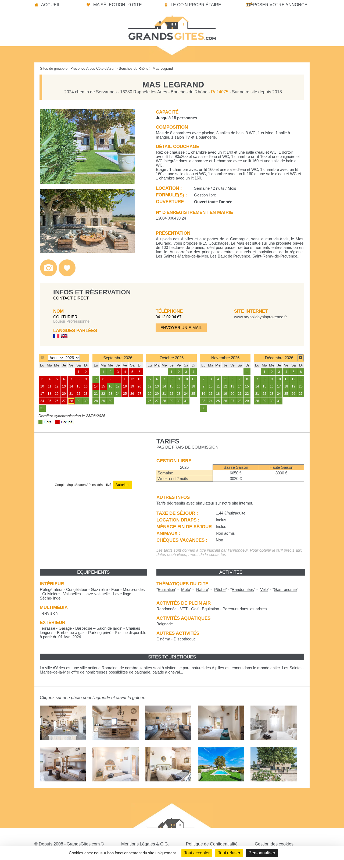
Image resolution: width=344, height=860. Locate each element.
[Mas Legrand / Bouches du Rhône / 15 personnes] (87, 182)
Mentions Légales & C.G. (145, 844)
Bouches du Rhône (133, 68)
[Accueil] (172, 26)
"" (166, 589)
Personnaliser (262, 853)
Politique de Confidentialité (212, 844)
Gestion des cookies (274, 844)
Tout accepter (197, 853)
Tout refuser (229, 853)
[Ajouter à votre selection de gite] (67, 275)
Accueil (50, 4)
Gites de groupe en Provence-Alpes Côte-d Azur (77, 68)
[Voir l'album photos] (48, 275)
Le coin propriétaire (196, 4)
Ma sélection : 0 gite (117, 4)
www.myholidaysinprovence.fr (260, 317)
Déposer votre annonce (277, 4)
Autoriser (123, 485)
